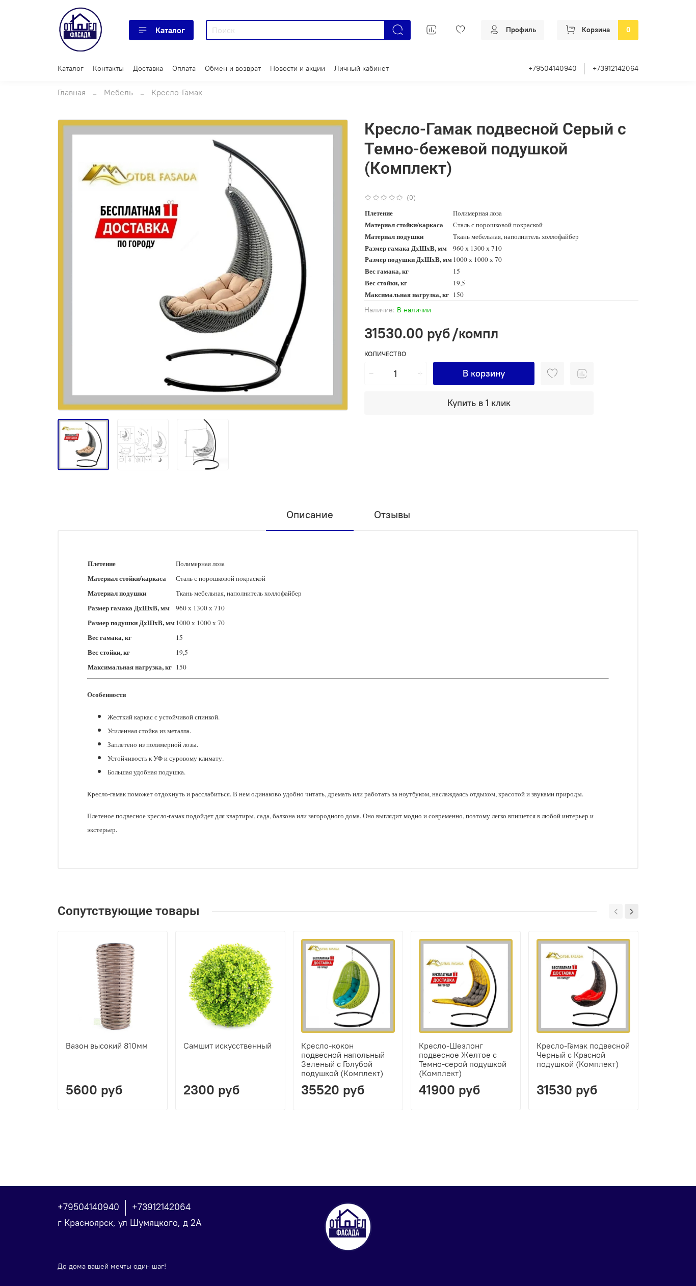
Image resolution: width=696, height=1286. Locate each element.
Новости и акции (297, 68)
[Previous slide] (74, 265)
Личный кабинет (361, 68)
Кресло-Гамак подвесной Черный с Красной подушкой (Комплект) (583, 1054)
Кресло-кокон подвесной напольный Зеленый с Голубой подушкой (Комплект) (343, 1059)
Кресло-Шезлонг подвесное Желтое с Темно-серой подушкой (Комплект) (462, 1059)
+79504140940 (552, 68)
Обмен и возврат (233, 68)
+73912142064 (615, 68)
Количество (385, 354)
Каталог (170, 30)
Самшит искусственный (227, 1045)
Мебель (118, 92)
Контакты (108, 68)
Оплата (184, 68)
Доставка (148, 68)
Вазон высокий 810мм (107, 1045)
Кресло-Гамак (176, 92)
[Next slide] (331, 265)
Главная (72, 92)
